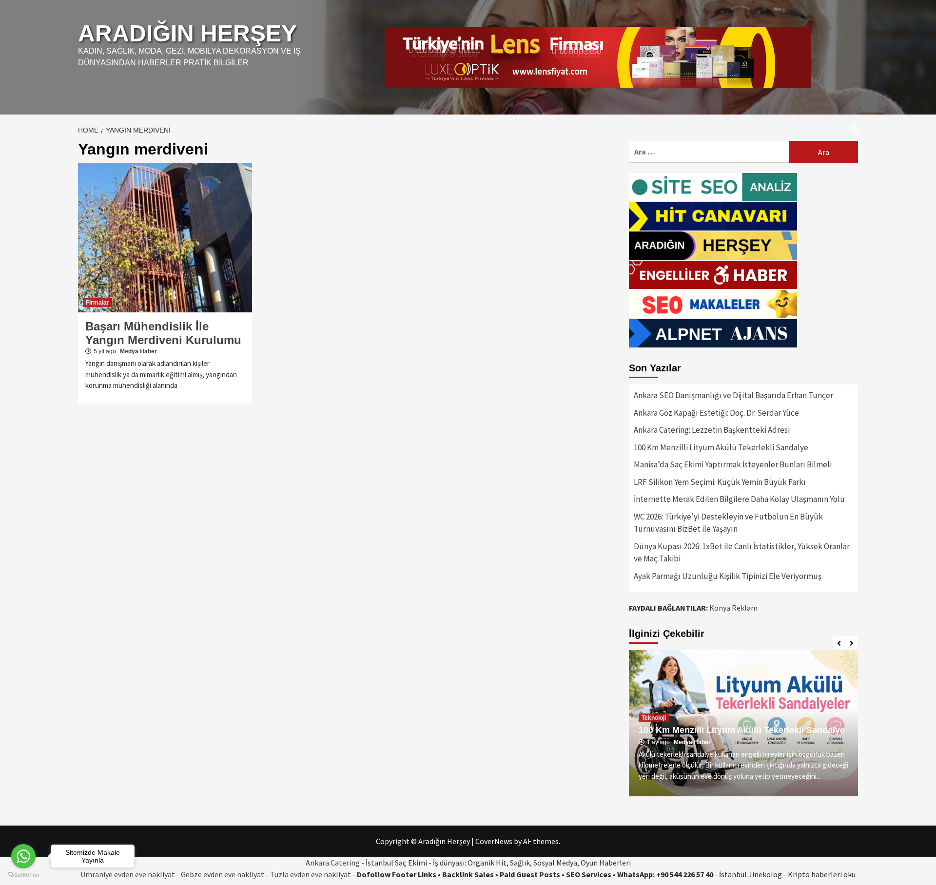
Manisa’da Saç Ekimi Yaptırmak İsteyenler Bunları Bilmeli (733, 464)
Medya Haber (138, 351)
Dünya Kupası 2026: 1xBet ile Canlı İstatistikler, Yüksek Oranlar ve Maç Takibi (742, 552)
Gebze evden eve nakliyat (222, 874)
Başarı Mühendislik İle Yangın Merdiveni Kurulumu (163, 333)
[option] (743, 723)
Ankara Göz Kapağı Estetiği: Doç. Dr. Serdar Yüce (716, 412)
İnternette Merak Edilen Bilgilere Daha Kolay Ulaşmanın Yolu (739, 499)
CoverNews (493, 841)
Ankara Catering (333, 862)
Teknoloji (654, 707)
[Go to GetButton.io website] (23, 875)
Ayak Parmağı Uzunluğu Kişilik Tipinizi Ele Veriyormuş (727, 576)
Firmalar (97, 302)
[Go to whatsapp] (23, 856)
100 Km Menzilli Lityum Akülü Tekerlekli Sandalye (721, 447)
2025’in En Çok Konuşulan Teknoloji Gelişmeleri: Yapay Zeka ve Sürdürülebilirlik (740, 725)
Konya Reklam (733, 608)
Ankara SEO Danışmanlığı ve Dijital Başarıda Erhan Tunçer (733, 395)
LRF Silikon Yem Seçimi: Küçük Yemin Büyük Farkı (720, 482)
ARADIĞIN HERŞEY (187, 33)
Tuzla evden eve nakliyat (310, 874)
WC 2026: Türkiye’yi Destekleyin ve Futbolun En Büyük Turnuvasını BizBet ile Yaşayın (728, 523)
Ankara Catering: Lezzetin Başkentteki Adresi (712, 429)
